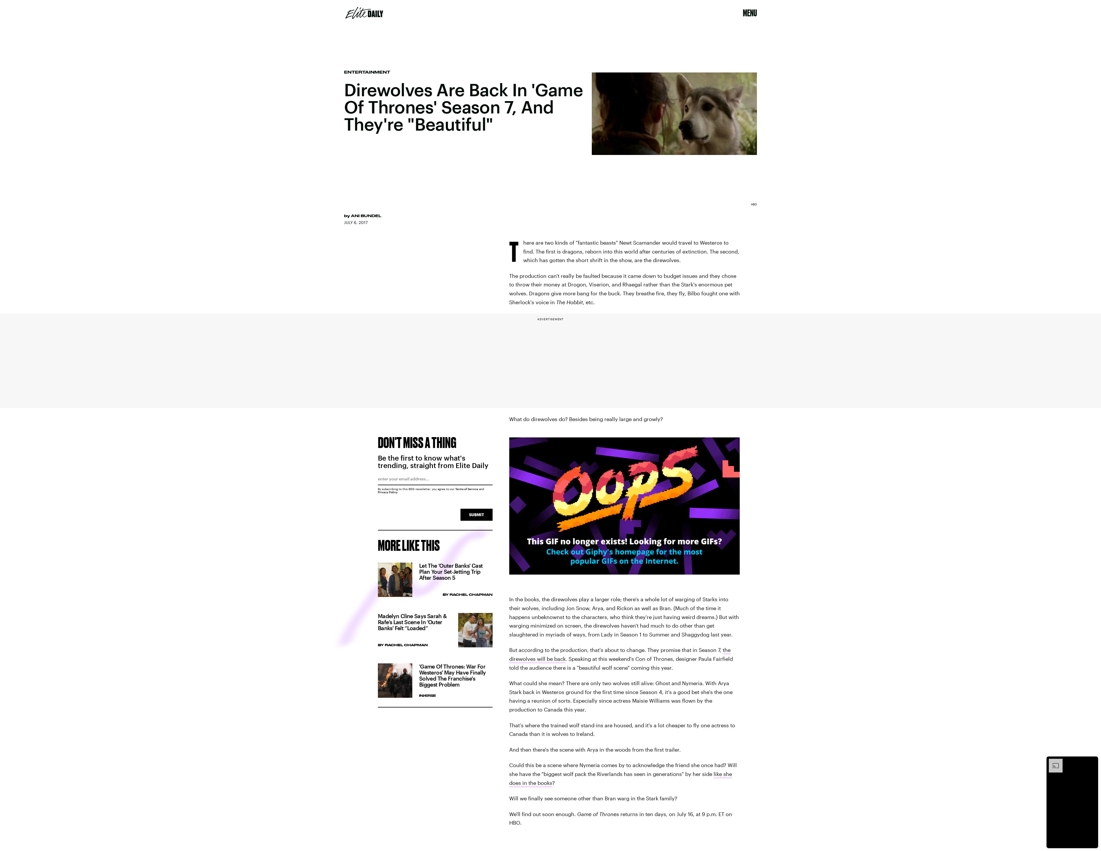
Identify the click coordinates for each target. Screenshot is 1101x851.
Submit (476, 514)
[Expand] (1052, 761)
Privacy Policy (388, 492)
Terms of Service (466, 489)
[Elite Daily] (364, 13)
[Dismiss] (1091, 761)
